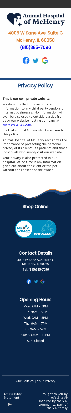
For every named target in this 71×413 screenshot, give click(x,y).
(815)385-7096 (35, 47)
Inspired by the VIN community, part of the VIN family (53, 404)
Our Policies (25, 381)
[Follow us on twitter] (35, 60)
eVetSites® (59, 397)
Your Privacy (46, 381)
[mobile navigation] (65, 4)
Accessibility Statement (12, 396)
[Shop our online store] (35, 228)
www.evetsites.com (17, 124)
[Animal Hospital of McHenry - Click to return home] (35, 19)
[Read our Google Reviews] (45, 60)
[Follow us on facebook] (26, 60)
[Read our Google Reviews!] (42, 281)
